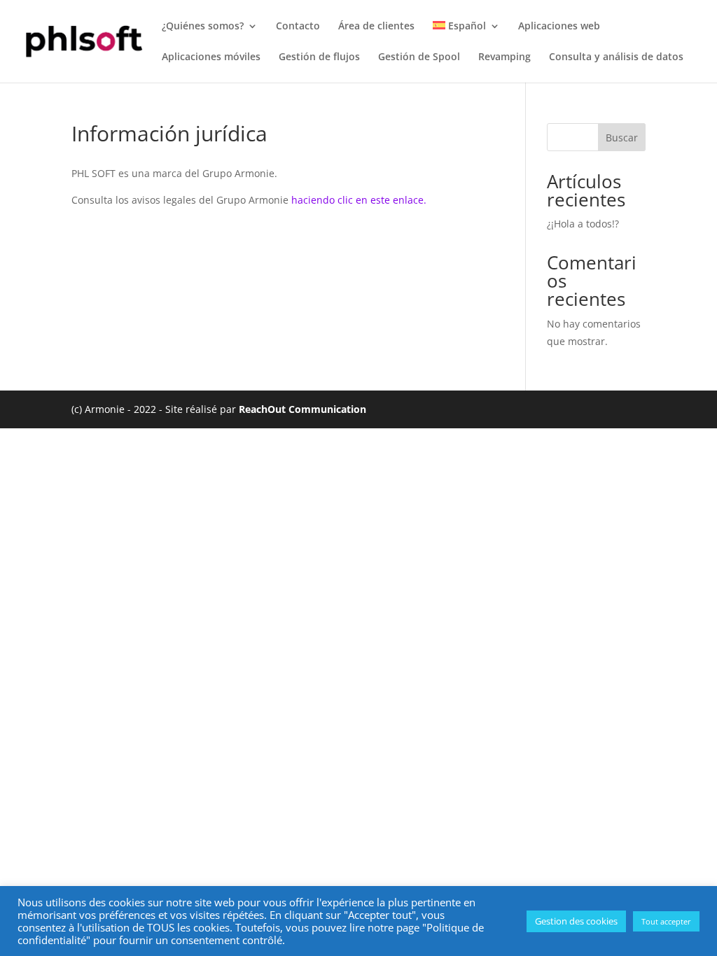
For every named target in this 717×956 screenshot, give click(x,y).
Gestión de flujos (319, 57)
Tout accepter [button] (666, 921)
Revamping (504, 57)
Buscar (622, 137)
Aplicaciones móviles (211, 57)
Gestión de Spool (419, 57)
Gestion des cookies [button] (576, 921)
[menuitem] (466, 36)
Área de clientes (376, 26)
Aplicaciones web (559, 26)
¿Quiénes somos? (203, 26)
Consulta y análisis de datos (616, 57)
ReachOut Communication (302, 409)
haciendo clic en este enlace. (358, 199)
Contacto (298, 26)
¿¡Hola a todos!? (583, 223)
